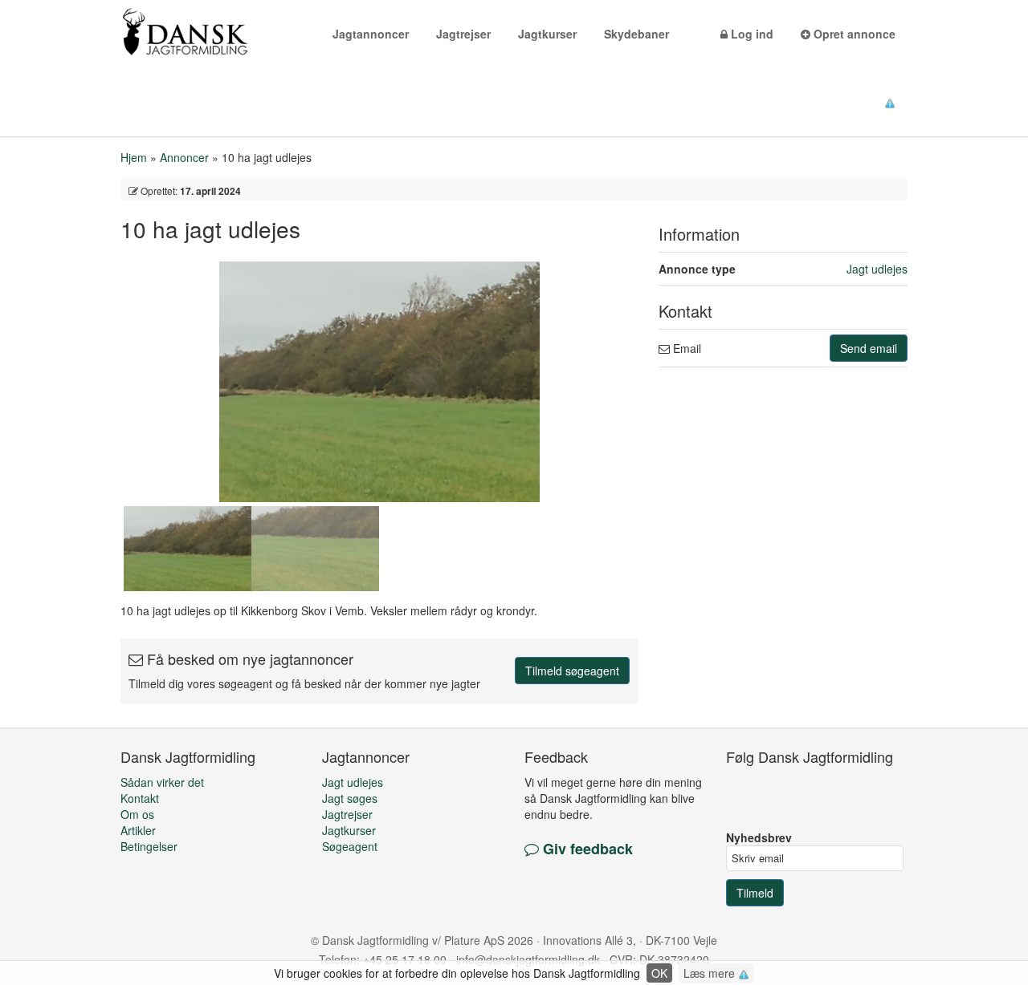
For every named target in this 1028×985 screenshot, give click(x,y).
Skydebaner (636, 33)
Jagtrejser (463, 33)
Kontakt (139, 798)
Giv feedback (586, 848)
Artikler (138, 830)
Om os (137, 814)
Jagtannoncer (370, 33)
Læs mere (710, 973)
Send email (868, 348)
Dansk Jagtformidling (204, 32)
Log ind (750, 34)
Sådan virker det (162, 782)
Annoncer (184, 157)
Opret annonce (852, 34)
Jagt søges (349, 798)
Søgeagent (349, 846)
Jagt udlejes (877, 269)
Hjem (133, 157)
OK (659, 973)
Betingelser (148, 846)
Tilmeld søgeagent (572, 671)
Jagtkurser (547, 33)
